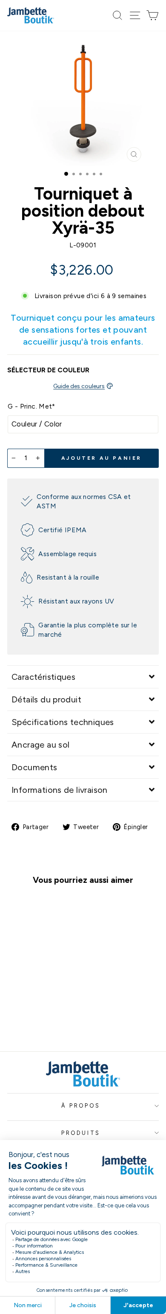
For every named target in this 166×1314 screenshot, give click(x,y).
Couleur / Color (36, 424)
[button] (83, 676)
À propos (80, 1105)
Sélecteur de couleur (48, 370)
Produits (80, 1133)
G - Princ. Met (31, 406)
